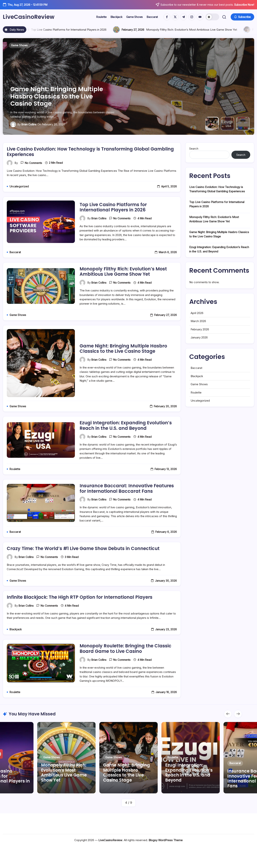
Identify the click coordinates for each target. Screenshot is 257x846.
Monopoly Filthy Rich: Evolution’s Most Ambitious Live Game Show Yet (154, 29)
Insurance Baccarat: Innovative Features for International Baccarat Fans (127, 488)
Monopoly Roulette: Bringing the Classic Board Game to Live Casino (125, 648)
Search (193, 148)
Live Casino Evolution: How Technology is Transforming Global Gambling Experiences (90, 151)
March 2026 (198, 321)
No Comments (33, 162)
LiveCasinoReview (28, 17)
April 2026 (197, 313)
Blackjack (197, 376)
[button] (212, 17)
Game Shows (199, 384)
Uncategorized (200, 400)
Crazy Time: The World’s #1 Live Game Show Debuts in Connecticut (83, 548)
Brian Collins (28, 124)
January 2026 (199, 337)
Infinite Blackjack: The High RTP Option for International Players (79, 597)
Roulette (196, 392)
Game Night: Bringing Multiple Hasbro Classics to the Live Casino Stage (123, 348)
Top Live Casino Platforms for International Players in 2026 (113, 207)
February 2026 (200, 329)
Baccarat (196, 368)
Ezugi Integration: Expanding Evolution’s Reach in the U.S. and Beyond (59, 96)
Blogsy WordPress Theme (166, 840)
